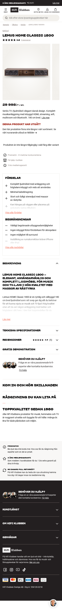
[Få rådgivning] (53, 603)
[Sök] (6, 18)
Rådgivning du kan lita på (29, 397)
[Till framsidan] (20, 9)
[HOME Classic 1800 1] (26, 72)
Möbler (23, 25)
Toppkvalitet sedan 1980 (28, 409)
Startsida (6, 25)
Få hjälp (23, 370)
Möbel (6, 31)
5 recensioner (26, 40)
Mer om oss (34, 562)
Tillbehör (15, 25)
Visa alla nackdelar (14, 247)
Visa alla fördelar (13, 212)
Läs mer (56, 3)
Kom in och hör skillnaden (30, 385)
